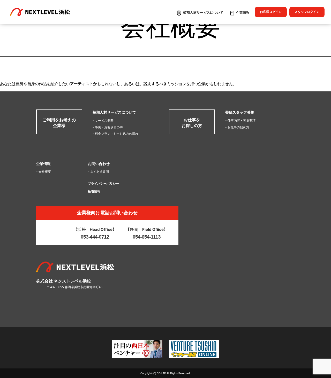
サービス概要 (103, 120)
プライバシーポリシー (103, 183)
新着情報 (94, 191)
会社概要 (43, 172)
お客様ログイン (271, 12)
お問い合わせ (99, 163)
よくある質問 (98, 172)
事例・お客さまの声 (108, 127)
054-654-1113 (147, 237)
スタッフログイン (307, 12)
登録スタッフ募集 (239, 112)
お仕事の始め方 (237, 127)
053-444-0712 (95, 237)
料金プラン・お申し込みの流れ (115, 134)
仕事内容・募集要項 (240, 120)
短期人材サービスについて (203, 12)
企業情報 (243, 12)
